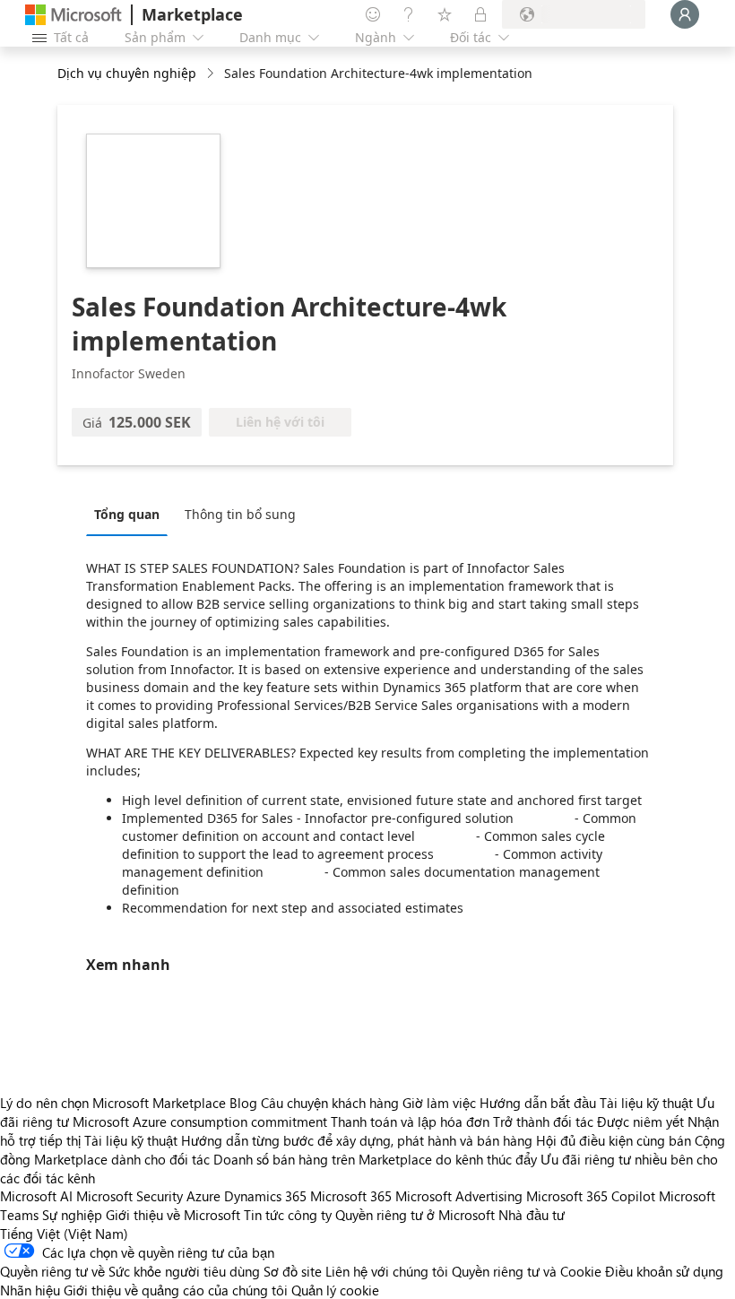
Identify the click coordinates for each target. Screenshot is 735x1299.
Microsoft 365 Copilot (590, 1196)
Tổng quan (127, 514)
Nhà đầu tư (531, 1215)
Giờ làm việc (439, 1103)
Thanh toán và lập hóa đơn (410, 1121)
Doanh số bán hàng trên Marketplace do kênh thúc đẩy (375, 1159)
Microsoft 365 (351, 1196)
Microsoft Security (129, 1196)
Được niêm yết (640, 1121)
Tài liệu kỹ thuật (646, 1103)
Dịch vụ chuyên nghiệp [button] (126, 73)
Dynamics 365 (265, 1196)
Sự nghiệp (72, 1215)
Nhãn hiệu (30, 1290)
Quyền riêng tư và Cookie (526, 1271)
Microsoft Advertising (459, 1196)
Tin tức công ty (288, 1215)
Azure (203, 1196)
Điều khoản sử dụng (664, 1271)
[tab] (131, 513)
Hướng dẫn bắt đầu (538, 1103)
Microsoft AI (36, 1196)
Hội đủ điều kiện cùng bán (613, 1140)
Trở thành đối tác (543, 1121)
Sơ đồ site (293, 1271)
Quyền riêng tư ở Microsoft (415, 1215)
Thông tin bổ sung (240, 514)
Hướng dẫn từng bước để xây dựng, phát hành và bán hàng (356, 1140)
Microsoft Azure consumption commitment (202, 1121)
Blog (243, 1103)
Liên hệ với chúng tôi (386, 1271)
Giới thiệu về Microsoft (173, 1215)
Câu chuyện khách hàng (330, 1103)
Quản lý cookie (335, 1290)
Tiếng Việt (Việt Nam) (64, 1234)
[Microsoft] (73, 14)
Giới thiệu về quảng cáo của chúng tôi (176, 1290)
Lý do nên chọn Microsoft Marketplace (113, 1103)
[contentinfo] (212, 74)
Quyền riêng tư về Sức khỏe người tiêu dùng (130, 1271)
